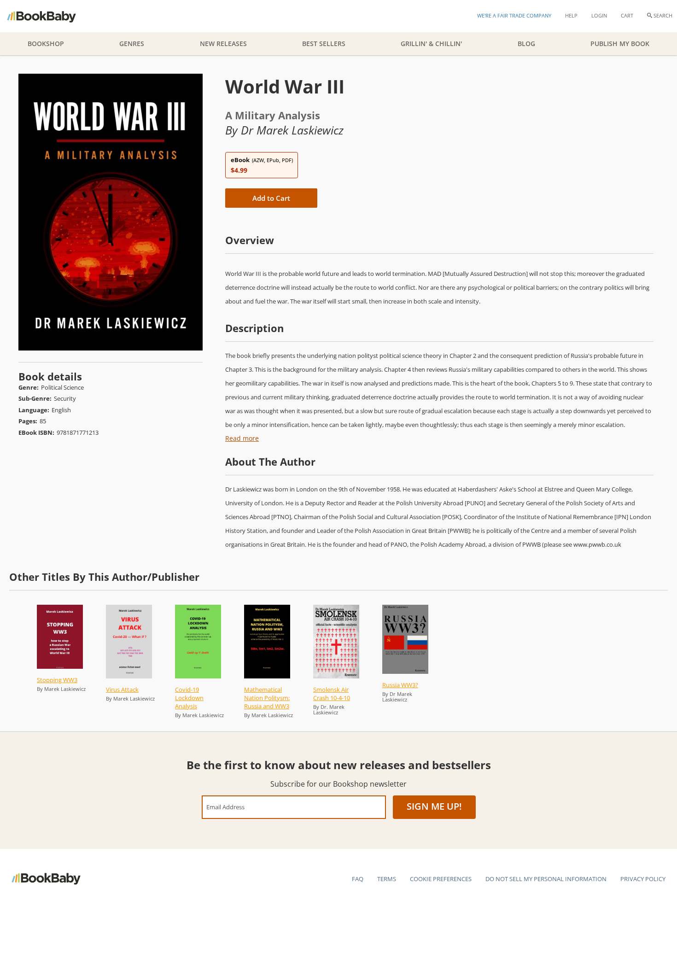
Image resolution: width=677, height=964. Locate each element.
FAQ (357, 879)
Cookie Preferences (441, 879)
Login (599, 15)
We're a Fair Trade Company (514, 15)
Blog (526, 43)
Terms (386, 879)
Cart (627, 15)
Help (571, 15)
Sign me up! (434, 806)
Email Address (225, 807)
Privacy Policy (642, 879)
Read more (242, 438)
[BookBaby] (49, 16)
